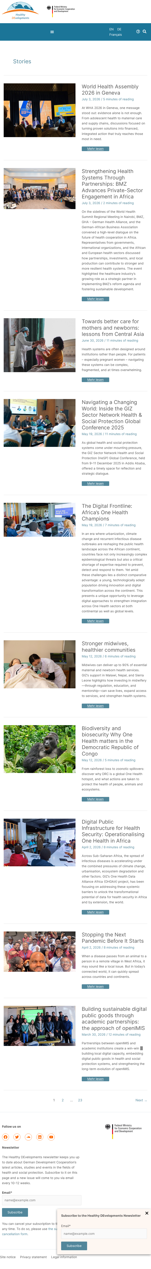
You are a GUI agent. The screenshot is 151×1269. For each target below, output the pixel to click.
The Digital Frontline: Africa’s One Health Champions (107, 512)
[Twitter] (17, 1137)
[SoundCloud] (28, 1137)
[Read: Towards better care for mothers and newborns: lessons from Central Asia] (40, 345)
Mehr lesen (95, 149)
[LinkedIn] (39, 1137)
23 (80, 1100)
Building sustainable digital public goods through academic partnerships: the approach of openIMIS (114, 1018)
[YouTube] (51, 1137)
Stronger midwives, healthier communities (109, 646)
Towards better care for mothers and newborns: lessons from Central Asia (113, 327)
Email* (66, 1226)
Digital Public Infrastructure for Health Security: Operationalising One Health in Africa (113, 831)
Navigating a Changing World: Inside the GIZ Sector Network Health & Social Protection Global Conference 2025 (112, 415)
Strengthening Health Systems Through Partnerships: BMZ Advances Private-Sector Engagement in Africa (112, 184)
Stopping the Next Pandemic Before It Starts (113, 937)
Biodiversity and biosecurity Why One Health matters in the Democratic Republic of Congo (110, 741)
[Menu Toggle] (52, 32)
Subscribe (74, 1246)
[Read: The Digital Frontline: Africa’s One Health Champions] (40, 519)
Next (141, 1100)
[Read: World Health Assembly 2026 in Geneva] (40, 110)
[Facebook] (5, 1137)
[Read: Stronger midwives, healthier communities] (40, 664)
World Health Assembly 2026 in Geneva (110, 89)
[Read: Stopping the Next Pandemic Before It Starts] (40, 951)
